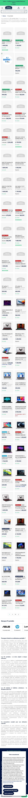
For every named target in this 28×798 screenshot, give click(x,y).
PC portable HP (17, 630)
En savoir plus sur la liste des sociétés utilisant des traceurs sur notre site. (13, 781)
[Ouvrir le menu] (2, 8)
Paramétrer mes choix (10, 790)
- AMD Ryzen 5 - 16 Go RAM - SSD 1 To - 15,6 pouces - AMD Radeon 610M (7, 579)
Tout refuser (8, 786)
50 (15, 614)
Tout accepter (8, 793)
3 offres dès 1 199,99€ (6, 364)
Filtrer (24, 796)
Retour (4, 16)
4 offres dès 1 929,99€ (20, 486)
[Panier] (24, 8)
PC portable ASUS (6, 630)
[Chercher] (24, 11)
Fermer (14, 4)
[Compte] (18, 8)
